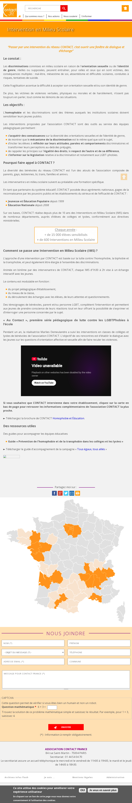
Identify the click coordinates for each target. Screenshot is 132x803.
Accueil (20, 16)
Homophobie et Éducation (68, 418)
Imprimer (77, 493)
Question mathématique (19, 707)
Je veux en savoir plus (103, 790)
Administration (115, 777)
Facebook (54, 493)
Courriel (71, 493)
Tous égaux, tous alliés (91, 449)
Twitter (66, 493)
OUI (82, 790)
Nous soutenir (70, 16)
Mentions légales (82, 777)
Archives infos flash (16, 777)
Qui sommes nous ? (34, 16)
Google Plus (60, 493)
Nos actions (54, 16)
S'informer (86, 16)
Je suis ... (49, 777)
